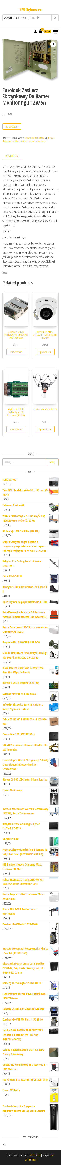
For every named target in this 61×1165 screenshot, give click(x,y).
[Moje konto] (35, 31)
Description (11, 155)
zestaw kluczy (40, 141)
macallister (16, 141)
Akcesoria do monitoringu (34, 137)
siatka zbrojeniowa (28, 141)
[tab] (14, 156)
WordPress (35, 1155)
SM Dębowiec (30, 10)
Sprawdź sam (12, 126)
